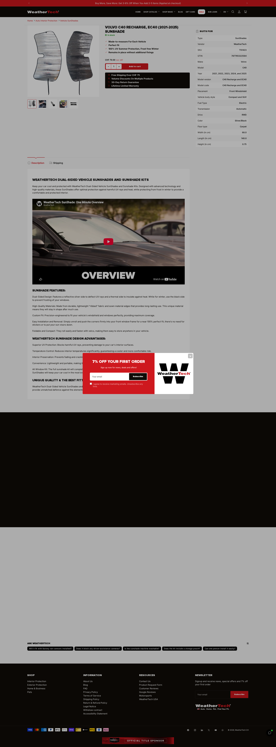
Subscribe (138, 376)
